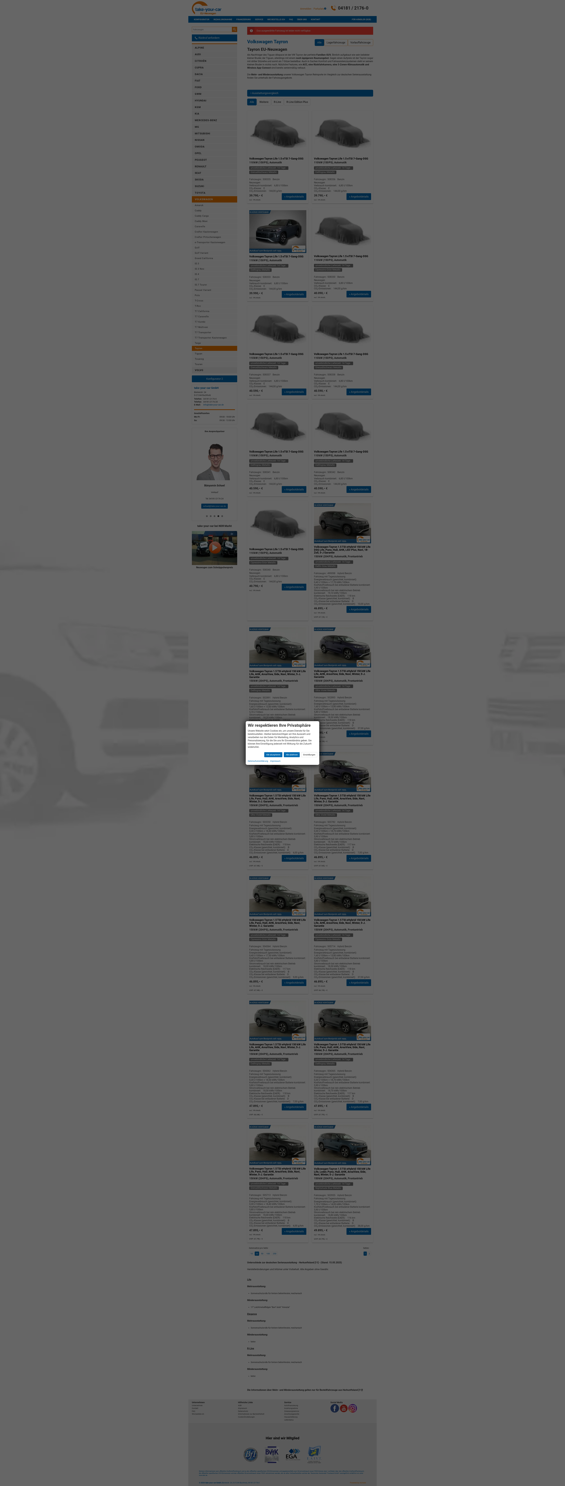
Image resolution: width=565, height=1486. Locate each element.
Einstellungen (309, 755)
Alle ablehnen (292, 755)
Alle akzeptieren (273, 755)
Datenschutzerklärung (258, 761)
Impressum (275, 761)
